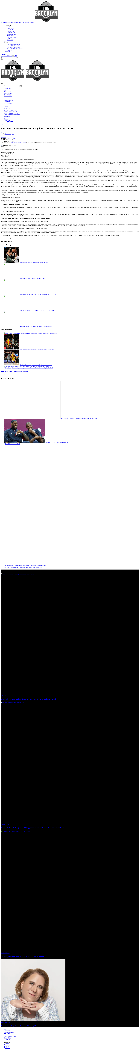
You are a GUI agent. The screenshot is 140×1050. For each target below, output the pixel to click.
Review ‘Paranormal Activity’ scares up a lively (28, 699)
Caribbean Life (11, 32)
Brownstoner (10, 31)
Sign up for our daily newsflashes (14, 371)
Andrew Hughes (9, 134)
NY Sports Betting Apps (13, 44)
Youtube (7, 1048)
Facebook (7, 1045)
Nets (2, 124)
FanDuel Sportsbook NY (13, 46)
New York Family (11, 37)
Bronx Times (10, 28)
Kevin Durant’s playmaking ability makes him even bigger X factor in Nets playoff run (35, 333)
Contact (7, 1043)
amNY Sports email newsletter (18, 142)
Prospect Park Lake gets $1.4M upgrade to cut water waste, (32, 828)
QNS (8, 38)
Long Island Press (11, 34)
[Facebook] (7, 121)
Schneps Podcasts (5, 1022)
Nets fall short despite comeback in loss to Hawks (32, 278)
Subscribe (3, 374)
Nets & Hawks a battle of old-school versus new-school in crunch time (79, 418)
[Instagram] (4, 54)
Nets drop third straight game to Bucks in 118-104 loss (34, 262)
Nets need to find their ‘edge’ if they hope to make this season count (28, 366)
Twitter (7, 1046)
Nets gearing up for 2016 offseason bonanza (57, 442)
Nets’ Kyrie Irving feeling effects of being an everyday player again (37, 349)
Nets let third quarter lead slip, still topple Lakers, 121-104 (38, 294)
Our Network (7, 88)
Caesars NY (10, 50)
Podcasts (6, 41)
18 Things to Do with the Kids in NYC (22, 956)
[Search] (17, 57)
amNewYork (4, 695)
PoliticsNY (10, 40)
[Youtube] (5, 54)
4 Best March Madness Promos (15, 48)
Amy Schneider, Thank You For (19, 1026)
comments (3, 137)
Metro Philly (10, 35)
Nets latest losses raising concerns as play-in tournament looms (36, 365)
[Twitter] (2, 54)
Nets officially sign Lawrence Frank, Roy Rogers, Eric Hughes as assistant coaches (25, 565)
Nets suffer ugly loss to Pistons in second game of (36, 326)
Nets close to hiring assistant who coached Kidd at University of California (23, 567)
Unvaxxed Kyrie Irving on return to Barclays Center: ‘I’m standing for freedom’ (32, 368)
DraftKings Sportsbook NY (14, 47)
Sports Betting (7, 108)
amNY (9, 27)
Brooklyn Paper (11, 29)
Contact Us (7, 51)
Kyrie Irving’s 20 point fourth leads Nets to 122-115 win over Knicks (37, 310)
